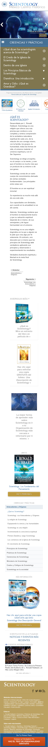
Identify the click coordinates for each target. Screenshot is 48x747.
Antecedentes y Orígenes (16, 507)
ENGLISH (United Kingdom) (31, 700)
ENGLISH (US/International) (12, 700)
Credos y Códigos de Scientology (20, 565)
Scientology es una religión (18, 528)
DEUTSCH (18, 704)
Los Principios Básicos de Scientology (17, 72)
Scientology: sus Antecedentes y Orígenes (23, 515)
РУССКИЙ (33, 702)
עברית (20, 702)
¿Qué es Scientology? (16, 511)
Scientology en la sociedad (17, 569)
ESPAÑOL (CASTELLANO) (26, 705)
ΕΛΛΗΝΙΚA (39, 705)
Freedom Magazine (30, 731)
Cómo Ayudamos (7, 110)
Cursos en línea (22, 717)
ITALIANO (7, 707)
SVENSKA (39, 704)
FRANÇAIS (13, 702)
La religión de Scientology (17, 520)
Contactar (7, 719)
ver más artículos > (23, 673)
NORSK (32, 704)
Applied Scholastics (34, 109)
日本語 (26, 702)
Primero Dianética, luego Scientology (21, 536)
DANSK (6, 702)
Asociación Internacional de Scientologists (22, 730)
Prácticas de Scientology (16, 553)
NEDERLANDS (9, 704)
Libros (14, 717)
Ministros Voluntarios (23, 716)
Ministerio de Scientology (17, 561)
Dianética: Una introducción (18, 78)
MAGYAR (25, 704)
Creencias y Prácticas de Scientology (28, 714)
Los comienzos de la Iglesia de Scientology (24, 540)
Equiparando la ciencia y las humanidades (23, 524)
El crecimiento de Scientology (19, 544)
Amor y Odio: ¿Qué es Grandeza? (15, 85)
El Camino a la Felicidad (20, 109)
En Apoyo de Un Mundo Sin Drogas (24, 732)
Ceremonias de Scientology (18, 557)
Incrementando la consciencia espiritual (22, 532)
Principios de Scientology (17, 549)
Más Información (33, 717)
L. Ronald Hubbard (9, 714)
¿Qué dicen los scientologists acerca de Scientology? (19, 51)
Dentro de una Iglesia (15, 65)
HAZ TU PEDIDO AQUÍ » (24, 494)
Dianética (19, 726)
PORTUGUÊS (15, 707)
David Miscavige (22, 727)
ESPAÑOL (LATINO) (10, 705)
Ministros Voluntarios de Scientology (21, 729)
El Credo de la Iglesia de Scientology (16, 59)
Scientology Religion (10, 727)
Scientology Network (30, 726)
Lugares (13, 719)
